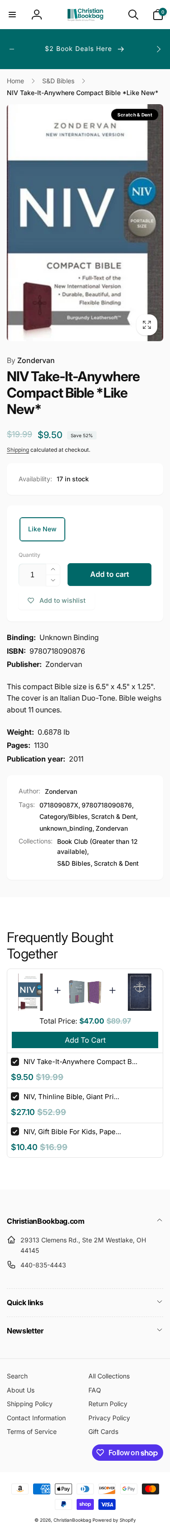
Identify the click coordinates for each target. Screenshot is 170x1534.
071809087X (58, 805)
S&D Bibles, (74, 863)
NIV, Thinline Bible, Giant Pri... (71, 1096)
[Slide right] (158, 49)
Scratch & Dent (113, 816)
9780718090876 (107, 805)
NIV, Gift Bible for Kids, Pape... (72, 1131)
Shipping (18, 449)
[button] (12, 15)
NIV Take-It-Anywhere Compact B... (80, 1061)
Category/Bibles (63, 816)
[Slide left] (11, 49)
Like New (42, 529)
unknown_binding (65, 828)
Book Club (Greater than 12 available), (97, 846)
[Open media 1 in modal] (85, 222)
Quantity (29, 555)
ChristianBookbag (72, 1520)
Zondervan (31, 360)
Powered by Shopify (114, 1520)
